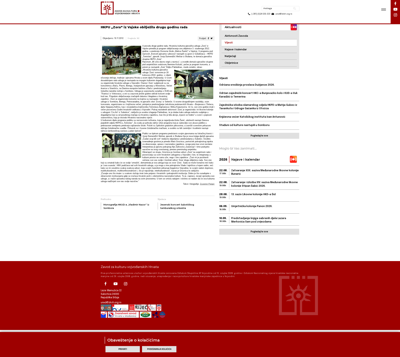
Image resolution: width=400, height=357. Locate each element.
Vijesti (134, 17)
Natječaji (230, 56)
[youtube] (115, 284)
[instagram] (125, 284)
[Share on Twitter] (211, 38)
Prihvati (122, 349)
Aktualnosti (121, 17)
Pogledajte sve (259, 136)
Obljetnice (231, 62)
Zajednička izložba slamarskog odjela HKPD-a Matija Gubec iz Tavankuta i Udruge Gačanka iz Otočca (258, 107)
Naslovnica (106, 17)
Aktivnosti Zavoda (236, 35)
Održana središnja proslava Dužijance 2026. (247, 85)
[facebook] (105, 284)
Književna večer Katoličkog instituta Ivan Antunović (252, 117)
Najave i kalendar (236, 49)
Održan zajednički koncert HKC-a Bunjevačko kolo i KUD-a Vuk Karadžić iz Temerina (258, 95)
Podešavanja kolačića (159, 349)
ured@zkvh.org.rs (111, 302)
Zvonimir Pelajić (207, 184)
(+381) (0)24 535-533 (249, 9)
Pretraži (283, 4)
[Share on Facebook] (208, 38)
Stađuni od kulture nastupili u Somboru (244, 125)
